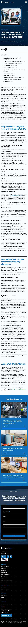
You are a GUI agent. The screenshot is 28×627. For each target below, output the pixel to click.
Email (4, 516)
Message (5, 525)
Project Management (5, 574)
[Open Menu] (25, 2)
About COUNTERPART (5, 604)
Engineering (3, 568)
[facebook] (2, 556)
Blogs (2, 597)
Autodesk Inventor (5, 589)
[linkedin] (8, 556)
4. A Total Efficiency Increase (10, 68)
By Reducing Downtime (9, 75)
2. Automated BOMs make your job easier (13, 63)
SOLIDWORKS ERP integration (16, 195)
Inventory (3, 576)
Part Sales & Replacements (6, 581)
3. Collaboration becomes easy (11, 65)
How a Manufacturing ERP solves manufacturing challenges (14, 70)
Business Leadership (5, 566)
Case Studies (3, 595)
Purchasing (3, 570)
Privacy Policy (10, 622)
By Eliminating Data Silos (9, 73)
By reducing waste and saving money (12, 79)
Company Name (6, 511)
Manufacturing (4, 572)
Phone (4, 521)
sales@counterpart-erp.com (6, 610)
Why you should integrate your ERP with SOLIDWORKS (12, 59)
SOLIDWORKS (4, 587)
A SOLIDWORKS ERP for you (9, 81)
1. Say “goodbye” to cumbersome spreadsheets (14, 61)
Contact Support (4, 612)
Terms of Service (17, 622)
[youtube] (11, 556)
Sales (2, 578)
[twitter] (5, 556)
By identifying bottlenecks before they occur (14, 77)
